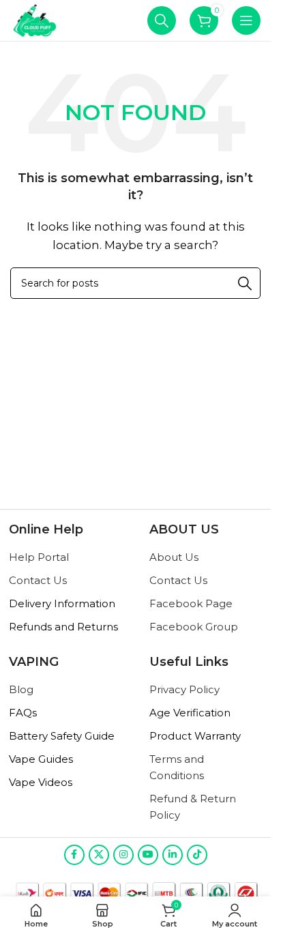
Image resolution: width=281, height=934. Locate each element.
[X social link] (99, 855)
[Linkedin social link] (172, 855)
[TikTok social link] (197, 855)
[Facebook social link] (74, 855)
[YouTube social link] (148, 855)
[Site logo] (35, 19)
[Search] (161, 20)
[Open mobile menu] (246, 20)
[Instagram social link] (123, 855)
